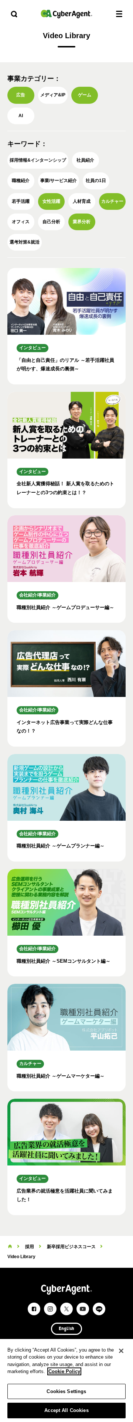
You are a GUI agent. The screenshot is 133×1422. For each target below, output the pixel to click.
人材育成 (82, 201)
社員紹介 (85, 160)
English (66, 1329)
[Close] (121, 1351)
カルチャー (112, 201)
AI (20, 115)
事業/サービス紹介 (58, 180)
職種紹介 (21, 180)
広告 (20, 94)
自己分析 (51, 221)
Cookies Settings (66, 1391)
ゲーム (84, 94)
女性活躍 (51, 201)
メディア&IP (52, 94)
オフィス (21, 221)
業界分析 (82, 221)
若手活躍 (21, 201)
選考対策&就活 (25, 242)
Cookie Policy (64, 1371)
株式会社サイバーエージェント (66, 14)
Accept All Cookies (66, 1410)
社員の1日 (96, 180)
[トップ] (10, 1246)
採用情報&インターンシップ (38, 160)
